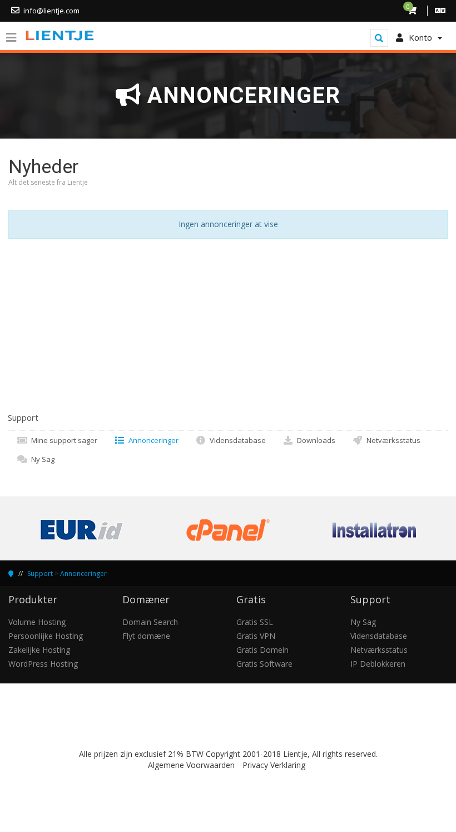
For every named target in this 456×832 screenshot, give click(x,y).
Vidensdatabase (236, 440)
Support (40, 573)
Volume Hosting (37, 622)
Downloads (314, 440)
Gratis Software (264, 663)
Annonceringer (152, 440)
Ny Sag (41, 459)
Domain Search (150, 622)
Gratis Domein (262, 649)
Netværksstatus (391, 440)
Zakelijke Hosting (39, 649)
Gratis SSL (254, 622)
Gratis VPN (255, 636)
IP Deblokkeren (377, 663)
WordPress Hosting (43, 663)
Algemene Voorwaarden (191, 765)
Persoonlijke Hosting (45, 636)
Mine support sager (62, 440)
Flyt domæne (146, 636)
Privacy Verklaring (273, 765)
